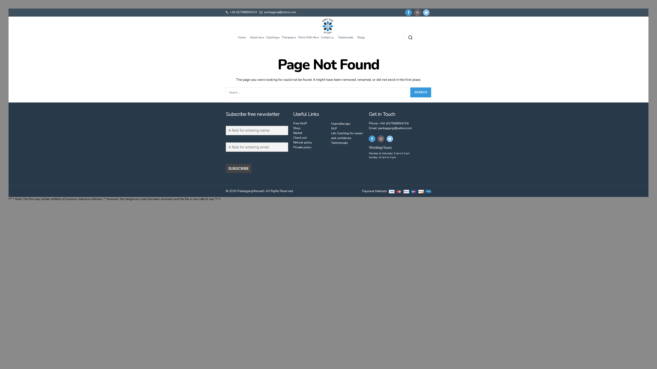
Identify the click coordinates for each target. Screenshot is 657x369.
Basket (297, 133)
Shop (296, 128)
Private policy (302, 147)
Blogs (361, 37)
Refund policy (302, 142)
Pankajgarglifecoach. (251, 191)
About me (256, 37)
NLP (334, 128)
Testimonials (345, 37)
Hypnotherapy (340, 124)
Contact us (327, 37)
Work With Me (307, 37)
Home (242, 37)
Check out (300, 138)
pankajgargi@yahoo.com (280, 12)
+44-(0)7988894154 (243, 12)
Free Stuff (300, 123)
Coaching (271, 37)
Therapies (288, 37)
